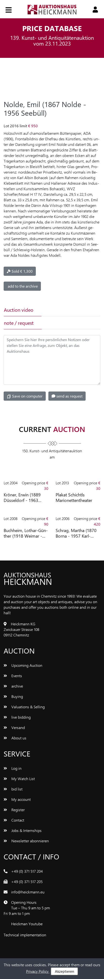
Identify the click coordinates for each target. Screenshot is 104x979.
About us (18, 737)
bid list (16, 788)
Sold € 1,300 (22, 271)
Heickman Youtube (27, 923)
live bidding (20, 717)
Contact (17, 820)
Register (17, 809)
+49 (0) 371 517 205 (27, 881)
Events (16, 675)
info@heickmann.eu (28, 891)
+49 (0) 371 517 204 (27, 871)
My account (20, 799)
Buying (16, 696)
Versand (17, 727)
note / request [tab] (19, 322)
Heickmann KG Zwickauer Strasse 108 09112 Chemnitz (21, 629)
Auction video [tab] (18, 309)
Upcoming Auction (26, 665)
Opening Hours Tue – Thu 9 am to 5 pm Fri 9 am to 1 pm (27, 908)
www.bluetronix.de (62, 934)
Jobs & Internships (26, 830)
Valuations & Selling (27, 706)
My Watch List (22, 778)
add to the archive (22, 286)
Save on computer (27, 395)
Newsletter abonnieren (29, 840)
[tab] (59, 309)
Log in (16, 768)
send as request (68, 395)
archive (16, 686)
